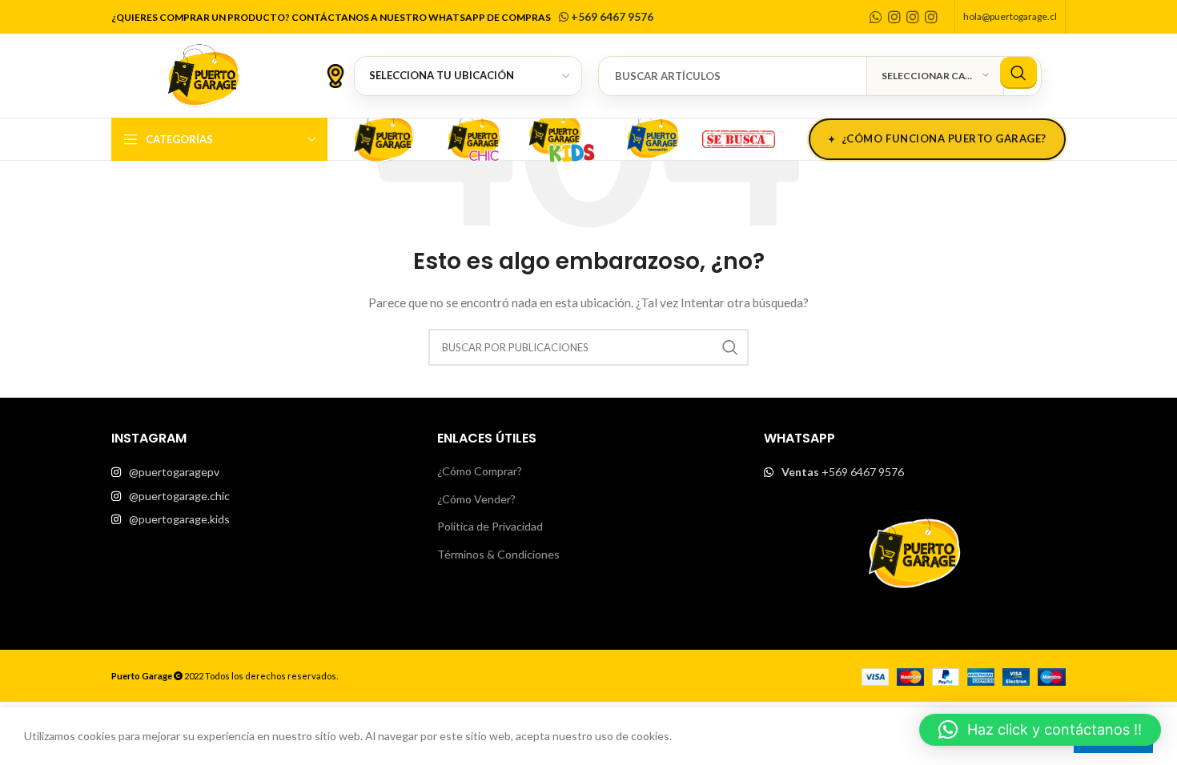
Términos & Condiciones (498, 554)
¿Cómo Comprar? (479, 471)
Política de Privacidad (490, 526)
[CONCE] (653, 137)
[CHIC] (473, 137)
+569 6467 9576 (610, 16)
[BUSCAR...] (1018, 73)
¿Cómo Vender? (476, 499)
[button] (1040, 730)
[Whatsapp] (876, 17)
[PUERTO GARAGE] (383, 137)
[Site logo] (203, 74)
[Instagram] (894, 17)
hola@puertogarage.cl (1010, 16)
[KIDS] (563, 137)
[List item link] (262, 472)
